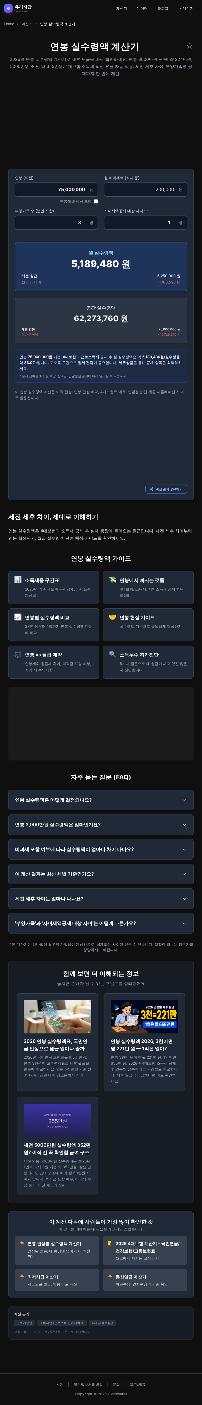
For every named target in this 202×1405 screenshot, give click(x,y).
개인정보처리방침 (88, 1384)
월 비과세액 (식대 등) (121, 177)
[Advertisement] (101, 121)
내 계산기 (186, 8)
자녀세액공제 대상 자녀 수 (126, 210)
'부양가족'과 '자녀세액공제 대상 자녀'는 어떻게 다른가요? (75, 923)
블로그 (162, 8)
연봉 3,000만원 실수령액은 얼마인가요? (58, 824)
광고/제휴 (138, 1384)
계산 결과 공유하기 (169, 489)
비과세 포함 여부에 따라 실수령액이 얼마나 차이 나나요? (74, 849)
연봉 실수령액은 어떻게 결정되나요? (53, 800)
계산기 (121, 8)
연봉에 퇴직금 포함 (76, 201)
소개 (60, 1384)
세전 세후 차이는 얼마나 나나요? (49, 898)
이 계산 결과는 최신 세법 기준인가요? (54, 874)
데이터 (142, 8)
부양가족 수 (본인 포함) (34, 210)
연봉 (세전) (24, 177)
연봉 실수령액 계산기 (57, 24)
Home (9, 24)
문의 (116, 1384)
